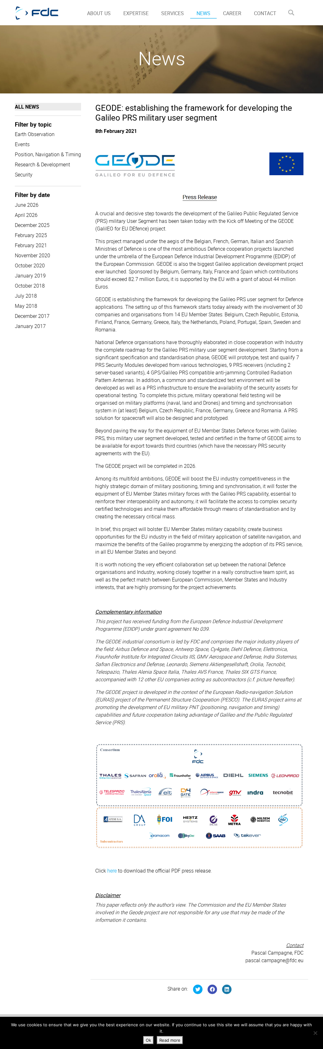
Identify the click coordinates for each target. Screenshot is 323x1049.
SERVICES (172, 13)
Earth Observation (35, 134)
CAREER (232, 13)
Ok (148, 1040)
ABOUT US (99, 13)
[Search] (291, 12)
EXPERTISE (136, 13)
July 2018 (26, 295)
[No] (315, 1033)
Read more (169, 1040)
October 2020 (30, 265)
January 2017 (30, 326)
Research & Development (42, 164)
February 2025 (31, 235)
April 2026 (26, 215)
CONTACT (265, 13)
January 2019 (30, 275)
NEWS (203, 13)
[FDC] (44, 12)
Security (23, 174)
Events (22, 144)
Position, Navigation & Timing (48, 154)
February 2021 (31, 245)
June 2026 (26, 204)
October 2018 (30, 285)
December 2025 (32, 225)
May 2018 (26, 305)
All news (27, 106)
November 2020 (32, 255)
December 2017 (32, 316)
